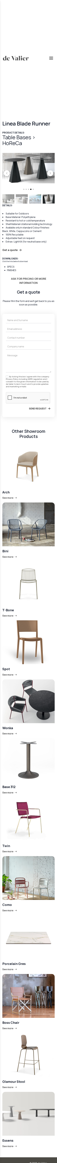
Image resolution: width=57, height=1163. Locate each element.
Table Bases (17, 137)
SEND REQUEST (37, 408)
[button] (7, 173)
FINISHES (11, 270)
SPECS (10, 266)
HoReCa (12, 143)
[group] (28, 168)
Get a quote (10, 250)
